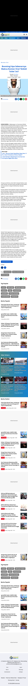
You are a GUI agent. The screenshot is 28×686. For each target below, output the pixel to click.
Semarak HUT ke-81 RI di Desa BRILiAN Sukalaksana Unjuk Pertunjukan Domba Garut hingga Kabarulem (10, 526)
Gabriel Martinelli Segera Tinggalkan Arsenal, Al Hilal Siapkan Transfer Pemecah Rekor (9, 515)
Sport (18, 38)
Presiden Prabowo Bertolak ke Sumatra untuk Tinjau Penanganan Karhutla (20, 368)
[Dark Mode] (24, 34)
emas (10, 290)
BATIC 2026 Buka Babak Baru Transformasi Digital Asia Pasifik (9, 505)
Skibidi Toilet (5, 275)
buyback (4, 290)
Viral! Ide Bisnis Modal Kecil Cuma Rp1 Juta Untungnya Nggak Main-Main (13, 157)
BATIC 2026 (10, 287)
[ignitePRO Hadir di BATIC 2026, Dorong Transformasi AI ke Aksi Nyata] (24, 316)
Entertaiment (12, 38)
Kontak (17, 680)
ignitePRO (4, 293)
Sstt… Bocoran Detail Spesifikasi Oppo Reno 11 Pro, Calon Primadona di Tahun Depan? (14, 154)
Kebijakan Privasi (22, 678)
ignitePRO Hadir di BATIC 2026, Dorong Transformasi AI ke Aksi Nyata (9, 315)
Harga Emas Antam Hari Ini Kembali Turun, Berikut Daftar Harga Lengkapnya (9, 334)
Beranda (3, 62)
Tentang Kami (11, 680)
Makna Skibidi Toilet (18, 272)
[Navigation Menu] (26, 34)
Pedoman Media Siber (11, 678)
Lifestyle (3, 408)
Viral (2, 38)
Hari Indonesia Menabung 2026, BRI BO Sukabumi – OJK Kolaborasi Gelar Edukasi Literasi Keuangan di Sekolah (10, 344)
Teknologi (23, 38)
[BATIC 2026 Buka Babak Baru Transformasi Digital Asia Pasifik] (24, 507)
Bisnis (6, 38)
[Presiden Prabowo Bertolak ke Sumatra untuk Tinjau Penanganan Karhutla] (20, 361)
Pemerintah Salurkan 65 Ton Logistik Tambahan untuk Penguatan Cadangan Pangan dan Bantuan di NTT (7, 387)
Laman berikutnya (6, 261)
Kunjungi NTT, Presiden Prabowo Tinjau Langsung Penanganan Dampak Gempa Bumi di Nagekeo (7, 369)
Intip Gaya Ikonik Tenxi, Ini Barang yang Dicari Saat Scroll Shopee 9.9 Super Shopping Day (10, 306)
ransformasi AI (5, 296)
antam (3, 287)
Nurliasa (16, 74)
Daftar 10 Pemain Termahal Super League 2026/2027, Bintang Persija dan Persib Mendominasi (10, 325)
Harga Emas (17, 290)
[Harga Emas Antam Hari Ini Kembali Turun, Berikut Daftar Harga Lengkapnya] (24, 335)
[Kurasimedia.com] (5, 34)
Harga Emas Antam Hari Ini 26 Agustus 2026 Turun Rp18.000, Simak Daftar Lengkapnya (9, 556)
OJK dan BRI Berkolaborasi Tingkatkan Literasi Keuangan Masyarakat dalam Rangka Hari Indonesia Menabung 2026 (9, 495)
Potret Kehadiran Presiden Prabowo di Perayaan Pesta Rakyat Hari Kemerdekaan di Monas (20, 387)
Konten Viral (7, 272)
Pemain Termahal (14, 293)
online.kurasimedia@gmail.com (14, 664)
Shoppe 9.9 (14, 296)
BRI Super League (20, 287)
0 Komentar (5, 99)
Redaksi (3, 678)
